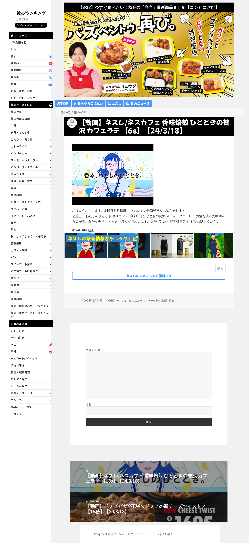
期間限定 (16, 70)
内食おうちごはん (87, 103)
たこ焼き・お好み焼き (24, 271)
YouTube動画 (159, 300)
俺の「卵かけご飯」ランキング (30, 306)
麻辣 (13, 351)
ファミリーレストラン (24, 160)
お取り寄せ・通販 (22, 91)
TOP (64, 103)
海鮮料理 (16, 299)
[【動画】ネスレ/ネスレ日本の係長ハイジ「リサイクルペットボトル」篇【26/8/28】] (86, 245)
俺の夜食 (16, 112)
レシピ (15, 49)
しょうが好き (19, 386)
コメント (93, 350)
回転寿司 (16, 243)
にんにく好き (19, 379)
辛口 (13, 344)
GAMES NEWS (21, 407)
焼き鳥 (15, 292)
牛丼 (13, 125)
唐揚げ (15, 278)
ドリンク (16, 414)
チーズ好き (17, 338)
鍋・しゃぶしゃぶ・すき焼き (28, 236)
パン (13, 257)
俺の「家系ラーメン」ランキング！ (30, 315)
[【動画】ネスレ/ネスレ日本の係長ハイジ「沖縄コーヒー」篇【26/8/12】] (215, 245)
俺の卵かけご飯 (20, 119)
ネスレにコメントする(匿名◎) (148, 275)
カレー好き (17, 331)
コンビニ (16, 400)
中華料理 (16, 195)
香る (78, 216)
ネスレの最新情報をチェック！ (100, 238)
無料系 (15, 77)
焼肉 (13, 229)
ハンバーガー (19, 153)
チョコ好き (17, 365)
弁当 (13, 188)
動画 (220, 268)
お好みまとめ (19, 324)
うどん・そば (19, 209)
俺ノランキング (120, 534)
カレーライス (19, 146)
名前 (88, 404)
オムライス (17, 174)
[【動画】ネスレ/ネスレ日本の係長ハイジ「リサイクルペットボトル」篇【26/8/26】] (129, 245)
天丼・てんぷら (20, 132)
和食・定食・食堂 (22, 181)
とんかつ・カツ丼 (22, 139)
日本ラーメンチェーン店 (26, 202)
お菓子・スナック (22, 393)
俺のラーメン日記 (22, 105)
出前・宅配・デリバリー (26, 98)
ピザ (13, 223)
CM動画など (18, 42)
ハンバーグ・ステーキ (24, 167)
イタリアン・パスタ (23, 216)
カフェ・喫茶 (19, 250)
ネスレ (116, 103)
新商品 (15, 63)
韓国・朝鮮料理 (20, 372)
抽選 (13, 84)
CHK (111, 300)
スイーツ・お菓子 (22, 264)
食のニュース (19, 35)
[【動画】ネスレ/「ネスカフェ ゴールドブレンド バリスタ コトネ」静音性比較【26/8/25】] (172, 245)
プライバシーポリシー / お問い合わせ (153, 534)
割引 (13, 56)
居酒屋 (15, 285)
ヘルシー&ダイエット (24, 358)
